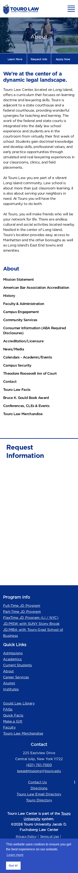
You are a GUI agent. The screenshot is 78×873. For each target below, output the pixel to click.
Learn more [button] (15, 855)
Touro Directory (39, 800)
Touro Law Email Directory (39, 794)
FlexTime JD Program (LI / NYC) (30, 617)
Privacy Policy (26, 836)
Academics (12, 659)
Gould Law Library (19, 703)
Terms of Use (49, 836)
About (8, 671)
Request (39, 59)
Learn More (15, 59)
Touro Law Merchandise (23, 733)
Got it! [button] (13, 865)
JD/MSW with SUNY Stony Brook (31, 623)
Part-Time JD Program (22, 611)
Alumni (9, 683)
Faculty (9, 727)
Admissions (13, 653)
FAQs (7, 709)
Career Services (16, 677)
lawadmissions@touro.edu (39, 771)
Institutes (11, 689)
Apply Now (63, 59)
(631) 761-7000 (39, 765)
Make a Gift (12, 721)
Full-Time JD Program (21, 605)
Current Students (17, 665)
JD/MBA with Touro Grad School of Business (33, 633)
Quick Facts (13, 715)
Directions (39, 788)
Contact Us (37, 782)
